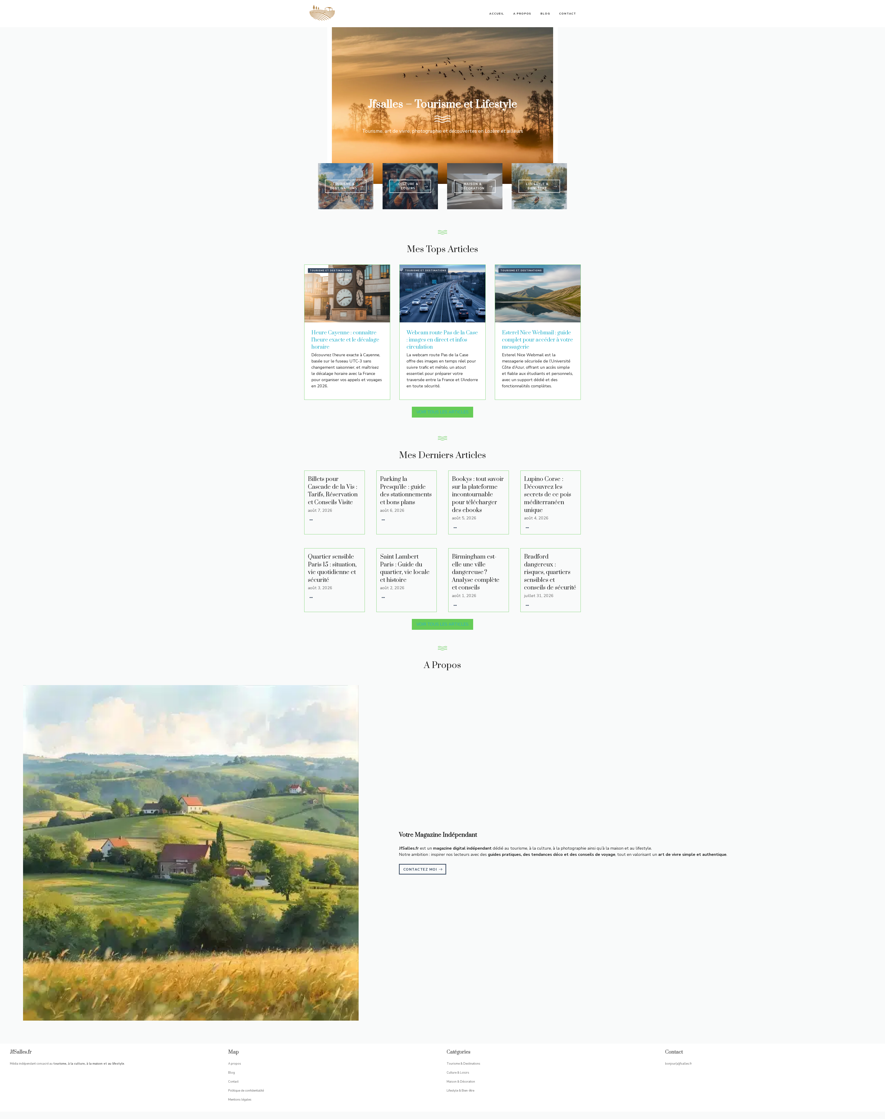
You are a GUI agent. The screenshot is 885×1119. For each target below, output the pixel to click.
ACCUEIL (496, 13)
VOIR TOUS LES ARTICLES (442, 412)
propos (236, 1064)
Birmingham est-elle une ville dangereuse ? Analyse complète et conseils (475, 572)
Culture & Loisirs (458, 1073)
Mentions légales (239, 1100)
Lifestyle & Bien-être (460, 1091)
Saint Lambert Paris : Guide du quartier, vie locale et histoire (405, 568)
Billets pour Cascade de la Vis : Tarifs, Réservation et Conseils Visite (333, 490)
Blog (545, 13)
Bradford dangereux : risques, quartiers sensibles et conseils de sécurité (550, 572)
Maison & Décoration (461, 1082)
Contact (567, 13)
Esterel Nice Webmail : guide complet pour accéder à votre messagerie (537, 339)
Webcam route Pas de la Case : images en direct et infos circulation (442, 339)
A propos (522, 13)
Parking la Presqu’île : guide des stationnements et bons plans (406, 490)
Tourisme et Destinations (330, 270)
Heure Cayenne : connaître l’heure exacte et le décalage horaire (345, 339)
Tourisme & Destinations (463, 1064)
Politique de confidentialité (246, 1091)
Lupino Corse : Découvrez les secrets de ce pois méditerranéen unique (547, 494)
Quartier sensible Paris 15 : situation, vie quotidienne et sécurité (332, 568)
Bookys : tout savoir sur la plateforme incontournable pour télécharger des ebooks (478, 494)
